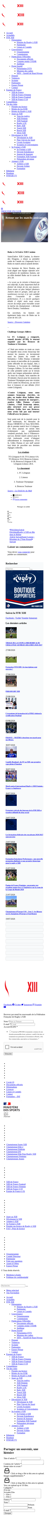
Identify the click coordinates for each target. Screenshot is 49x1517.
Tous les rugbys (23, 116)
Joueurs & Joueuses (25, 154)
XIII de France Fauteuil (21, 97)
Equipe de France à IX (16, 1177)
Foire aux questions (15, 1245)
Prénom (31, 1505)
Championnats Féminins (17, 1138)
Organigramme (23, 52)
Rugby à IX (22, 123)
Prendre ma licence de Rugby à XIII (22, 1210)
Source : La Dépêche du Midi (20, 491)
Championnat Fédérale (16, 1130)
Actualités (10, 35)
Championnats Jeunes (16, 1140)
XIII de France (17, 92)
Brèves (9, 213)
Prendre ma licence (19, 106)
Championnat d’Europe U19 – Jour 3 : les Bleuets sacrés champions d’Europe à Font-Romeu (24, 913)
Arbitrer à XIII (17, 161)
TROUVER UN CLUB (11, 211)
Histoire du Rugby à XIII (27, 42)
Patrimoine (21, 45)
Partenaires (16, 83)
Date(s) (7, 1499)
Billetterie (10, 171)
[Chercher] (27, 1286)
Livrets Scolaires (23, 142)
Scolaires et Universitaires (27, 145)
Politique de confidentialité (17, 1277)
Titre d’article (10, 1458)
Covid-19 (11, 1063)
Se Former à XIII (18, 147)
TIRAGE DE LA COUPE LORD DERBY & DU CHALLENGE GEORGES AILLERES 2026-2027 (24, 644)
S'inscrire (8, 1054)
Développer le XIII (19, 135)
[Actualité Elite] (22, 1492)
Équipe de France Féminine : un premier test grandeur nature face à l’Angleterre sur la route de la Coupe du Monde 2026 (24, 887)
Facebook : (10, 618)
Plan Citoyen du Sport (26, 140)
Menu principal (12, 1290)
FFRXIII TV (11, 176)
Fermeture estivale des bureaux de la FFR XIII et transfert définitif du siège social (24, 811)
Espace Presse (17, 85)
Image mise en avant (13, 1466)
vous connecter (24, 552)
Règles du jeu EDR (19, 109)
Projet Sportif (16, 66)
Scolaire (14, 80)
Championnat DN (14, 1133)
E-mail (7, 1024)
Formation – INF (14, 1078)
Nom (6, 1021)
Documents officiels (25, 59)
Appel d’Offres (13, 1247)
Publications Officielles (21, 57)
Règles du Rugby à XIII (21, 111)
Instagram (33, 618)
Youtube (25, 618)
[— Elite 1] (22, 1495)
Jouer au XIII (16, 114)
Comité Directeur (14, 1240)
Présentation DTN (24, 68)
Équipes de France (14, 90)
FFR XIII (10, 37)
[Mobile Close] (2, 1283)
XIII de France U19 (19, 99)
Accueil (9, 33)
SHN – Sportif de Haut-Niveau (29, 73)
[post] (11, 638)
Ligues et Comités (24, 47)
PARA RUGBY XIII (13, 691)
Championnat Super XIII (17, 1126)
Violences (15, 78)
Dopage (14, 76)
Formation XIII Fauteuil (26, 156)
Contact (14, 87)
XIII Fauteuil (22, 121)
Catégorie (8, 1488)
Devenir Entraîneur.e (25, 152)
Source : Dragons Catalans (19, 322)
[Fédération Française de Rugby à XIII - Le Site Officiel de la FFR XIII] (13, 19)
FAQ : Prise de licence (16, 1212)
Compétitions (11, 102)
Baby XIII (21, 126)
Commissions (22, 54)
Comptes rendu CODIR (26, 61)
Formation (21, 168)
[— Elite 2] (22, 1497)
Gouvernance (17, 49)
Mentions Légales (13, 1275)
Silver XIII (21, 133)
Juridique (20, 64)
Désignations (12, 1068)
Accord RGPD (11, 1027)
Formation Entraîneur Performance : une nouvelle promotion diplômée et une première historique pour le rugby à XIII (24, 861)
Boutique (10, 173)
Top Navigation (12, 1293)
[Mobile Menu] (2, 209)
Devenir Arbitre (23, 166)
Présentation (16, 40)
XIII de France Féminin (21, 95)
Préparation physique (25, 159)
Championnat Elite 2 (15, 1128)
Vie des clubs (11, 104)
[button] (23, 512)
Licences (10, 1071)
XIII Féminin (22, 118)
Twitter (18, 618)
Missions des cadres (25, 71)
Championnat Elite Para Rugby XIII (22, 1135)
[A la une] (22, 1490)
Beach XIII (21, 130)
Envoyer (8, 1513)
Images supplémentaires (14, 1476)
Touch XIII (21, 128)
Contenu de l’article (12, 1464)
